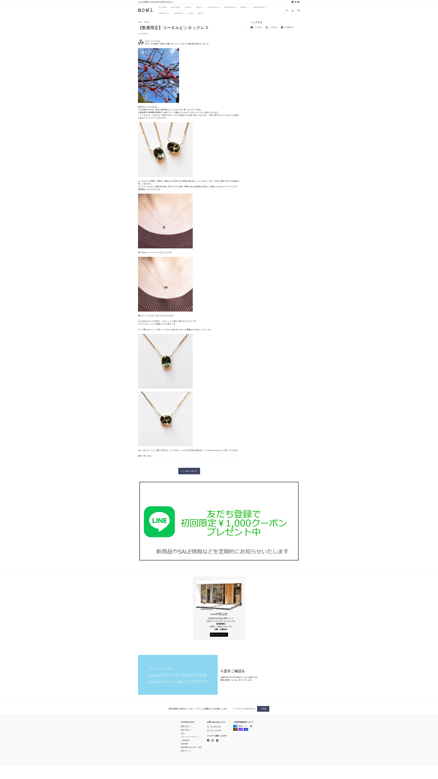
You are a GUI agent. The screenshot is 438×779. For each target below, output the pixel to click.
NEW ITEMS (175, 7)
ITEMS (187, 7)
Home (140, 22)
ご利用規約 (185, 740)
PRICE (198, 7)
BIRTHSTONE (229, 7)
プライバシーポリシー (189, 737)
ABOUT (200, 13)
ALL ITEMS (163, 7)
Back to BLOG (190, 471)
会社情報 (184, 744)
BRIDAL (244, 7)
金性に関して (186, 730)
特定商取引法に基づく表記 (191, 747)
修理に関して (186, 726)
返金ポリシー (186, 751)
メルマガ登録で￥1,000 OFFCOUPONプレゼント (155, 2)
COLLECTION (212, 7)
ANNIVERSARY (259, 7)
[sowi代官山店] (219, 595)
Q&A (182, 733)
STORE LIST (163, 13)
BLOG (191, 13)
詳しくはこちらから (219, 634)
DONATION (178, 13)
